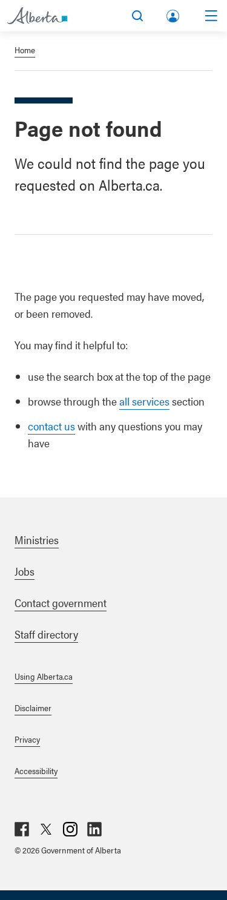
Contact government (61, 602)
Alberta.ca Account (173, 13)
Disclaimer (33, 707)
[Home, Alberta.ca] (37, 15)
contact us (51, 425)
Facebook (22, 829)
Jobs (25, 571)
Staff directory (46, 634)
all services (144, 401)
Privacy (27, 739)
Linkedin (94, 829)
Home (25, 50)
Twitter (46, 829)
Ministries (37, 539)
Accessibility (36, 770)
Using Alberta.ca (44, 676)
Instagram (70, 829)
